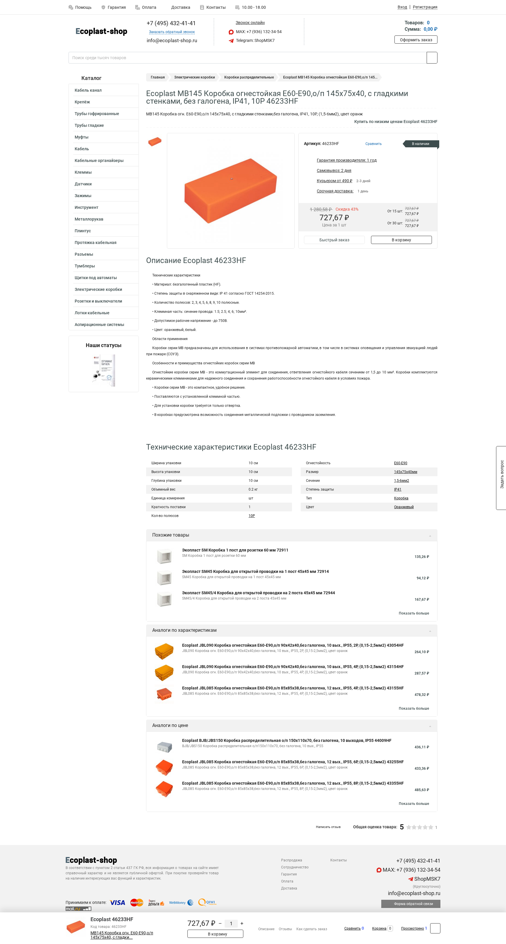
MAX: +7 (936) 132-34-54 (258, 31)
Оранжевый (404, 507)
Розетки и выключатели (98, 301)
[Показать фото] (155, 142)
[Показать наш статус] (103, 370)
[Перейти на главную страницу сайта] (101, 32)
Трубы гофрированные (97, 113)
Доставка (180, 7)
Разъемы (84, 254)
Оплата (149, 7)
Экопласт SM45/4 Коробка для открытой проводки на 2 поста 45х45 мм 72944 (258, 592)
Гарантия (117, 7)
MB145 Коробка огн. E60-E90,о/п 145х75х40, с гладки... (121, 935)
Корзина (379, 928)
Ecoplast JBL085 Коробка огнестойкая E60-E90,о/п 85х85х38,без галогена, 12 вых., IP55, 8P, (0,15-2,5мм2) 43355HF (293, 783)
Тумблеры (85, 266)
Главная (158, 77)
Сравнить (352, 928)
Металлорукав (89, 219)
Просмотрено (412, 928)
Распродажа (291, 860)
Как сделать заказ (311, 929)
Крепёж (82, 102)
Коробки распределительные (249, 77)
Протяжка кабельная (96, 242)
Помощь (83, 7)
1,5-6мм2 (401, 481)
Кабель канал (88, 90)
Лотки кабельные (92, 312)
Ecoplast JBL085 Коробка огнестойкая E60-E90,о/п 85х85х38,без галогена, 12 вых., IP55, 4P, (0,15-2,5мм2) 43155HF (293, 688)
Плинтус (83, 230)
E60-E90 (400, 463)
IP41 (397, 489)
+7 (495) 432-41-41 (170, 23)
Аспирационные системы (99, 324)
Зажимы (83, 195)
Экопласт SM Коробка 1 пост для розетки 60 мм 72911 (235, 550)
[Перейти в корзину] (398, 27)
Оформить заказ (416, 39)
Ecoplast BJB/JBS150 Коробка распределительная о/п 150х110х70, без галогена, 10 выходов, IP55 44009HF (287, 740)
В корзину (401, 240)
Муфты (81, 137)
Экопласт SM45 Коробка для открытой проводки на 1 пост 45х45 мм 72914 (255, 571)
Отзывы (285, 929)
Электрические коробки (98, 289)
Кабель (82, 148)
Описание (266, 929)
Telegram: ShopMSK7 (255, 40)
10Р (252, 516)
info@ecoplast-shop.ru (413, 893)
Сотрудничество (295, 867)
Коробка (401, 498)
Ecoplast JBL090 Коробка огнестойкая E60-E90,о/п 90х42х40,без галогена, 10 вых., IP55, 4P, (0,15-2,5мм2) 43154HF (293, 666)
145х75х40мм (405, 472)
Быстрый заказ (334, 240)
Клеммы (83, 172)
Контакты (216, 7)
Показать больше (414, 613)
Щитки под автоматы (96, 277)
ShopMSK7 (426, 879)
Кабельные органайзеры (99, 160)
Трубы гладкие (89, 125)
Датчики (83, 184)
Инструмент (86, 207)
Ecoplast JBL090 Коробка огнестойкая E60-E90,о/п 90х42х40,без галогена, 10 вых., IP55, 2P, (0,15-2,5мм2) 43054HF (293, 645)
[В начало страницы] (435, 928)
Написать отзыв (328, 827)
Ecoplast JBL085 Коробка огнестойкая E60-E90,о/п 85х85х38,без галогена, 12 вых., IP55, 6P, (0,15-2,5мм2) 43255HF (293, 761)
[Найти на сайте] (432, 58)
